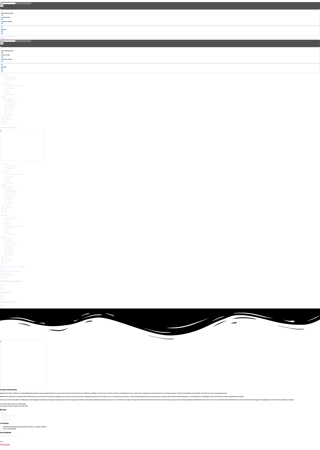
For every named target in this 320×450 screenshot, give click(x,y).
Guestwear (10, 88)
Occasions (6, 84)
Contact (6, 121)
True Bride (10, 115)
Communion (10, 94)
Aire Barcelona (11, 105)
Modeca (9, 111)
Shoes (8, 82)
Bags (8, 90)
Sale (4, 96)
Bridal (5, 75)
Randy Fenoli (10, 109)
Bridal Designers (8, 98)
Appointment (7, 119)
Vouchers (6, 117)
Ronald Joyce (11, 100)
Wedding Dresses (12, 77)
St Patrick (10, 113)
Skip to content (5, 1)
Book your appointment (8, 127)
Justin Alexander (12, 103)
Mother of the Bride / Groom (15, 86)
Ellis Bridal (10, 107)
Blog (4, 124)
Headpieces (10, 79)
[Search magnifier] (1, 5)
